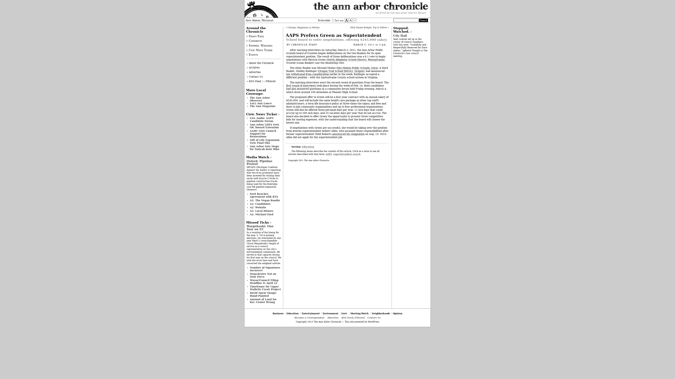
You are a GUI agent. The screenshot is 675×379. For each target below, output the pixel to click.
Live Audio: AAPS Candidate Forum (262, 119)
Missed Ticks (257, 222)
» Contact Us (255, 76)
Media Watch (257, 157)
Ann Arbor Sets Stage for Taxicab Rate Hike (264, 148)
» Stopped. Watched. (259, 45)
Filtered (360, 317)
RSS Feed (347, 317)
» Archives (253, 67)
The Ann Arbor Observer (260, 99)
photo (407, 50)
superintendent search (347, 154)
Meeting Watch (360, 313)
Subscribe (324, 20)
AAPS (329, 154)
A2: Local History (261, 211)
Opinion (397, 313)
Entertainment (311, 313)
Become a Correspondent (309, 317)
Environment (330, 313)
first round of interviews (301, 85)
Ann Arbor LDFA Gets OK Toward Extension (264, 126)
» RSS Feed (254, 81)
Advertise (333, 317)
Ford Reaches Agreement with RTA (264, 195)
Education (308, 146)
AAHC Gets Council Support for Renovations (263, 133)
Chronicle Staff (304, 45)
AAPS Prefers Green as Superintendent (334, 35)
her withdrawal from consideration (307, 74)
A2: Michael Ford (261, 214)
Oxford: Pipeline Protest (259, 162)
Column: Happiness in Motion (304, 27)
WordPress (373, 322)
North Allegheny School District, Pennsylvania (355, 59)
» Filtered (269, 81)
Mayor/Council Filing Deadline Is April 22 (264, 281)
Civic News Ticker (261, 114)
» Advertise (254, 72)
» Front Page (255, 36)
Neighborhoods (381, 313)
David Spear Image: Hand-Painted (263, 294)
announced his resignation (348, 134)
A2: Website (258, 207)
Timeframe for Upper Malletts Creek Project (265, 288)
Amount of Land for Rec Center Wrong (263, 301)
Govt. (344, 313)
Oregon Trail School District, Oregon (341, 71)
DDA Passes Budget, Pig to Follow (368, 27)
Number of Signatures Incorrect (265, 269)
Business (278, 313)
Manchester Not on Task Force (263, 275)
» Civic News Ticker (259, 50)
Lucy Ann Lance (261, 103)
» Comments (254, 40)
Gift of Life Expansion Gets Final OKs (264, 141)
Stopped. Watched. (401, 29)
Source (252, 189)
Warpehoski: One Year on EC (260, 228)
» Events (252, 54)
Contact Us (374, 317)
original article (271, 263)
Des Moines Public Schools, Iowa (357, 68)
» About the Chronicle (260, 63)
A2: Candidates (260, 203)
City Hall (400, 35)
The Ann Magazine (262, 106)
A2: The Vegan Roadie (265, 200)
